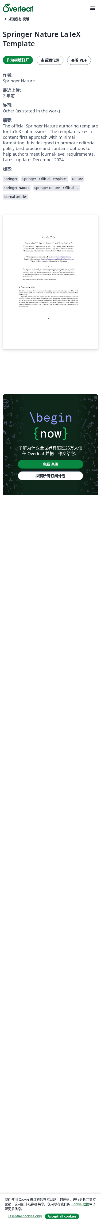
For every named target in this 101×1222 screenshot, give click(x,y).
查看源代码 (50, 60)
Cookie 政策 (80, 1204)
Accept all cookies (62, 1216)
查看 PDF (79, 60)
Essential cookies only (25, 1216)
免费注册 (50, 464)
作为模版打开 (18, 60)
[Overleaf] (18, 8)
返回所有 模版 (16, 19)
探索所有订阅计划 (50, 475)
